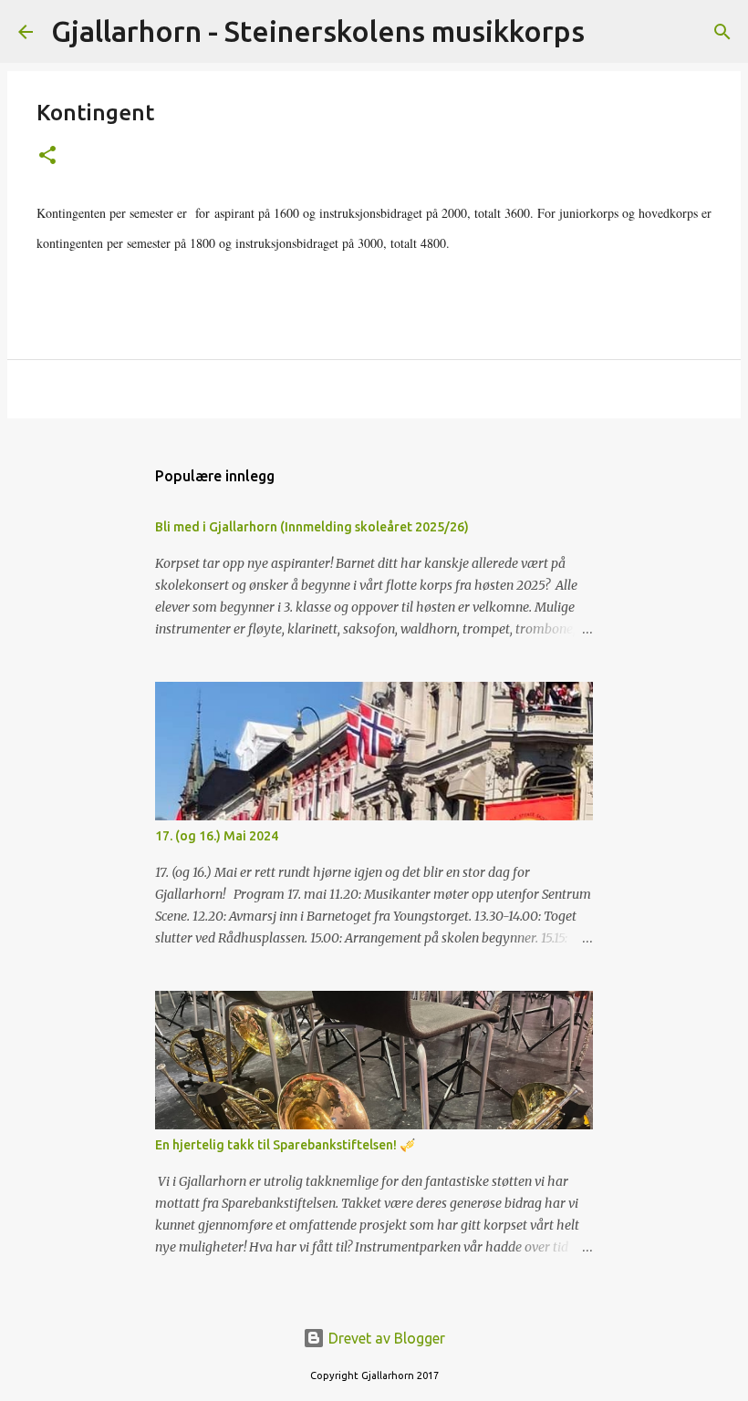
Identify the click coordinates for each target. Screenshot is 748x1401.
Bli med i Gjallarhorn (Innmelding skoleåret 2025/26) (312, 527)
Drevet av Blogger (385, 1338)
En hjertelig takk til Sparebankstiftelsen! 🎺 (285, 1145)
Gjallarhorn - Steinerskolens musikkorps (318, 31)
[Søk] (610, 32)
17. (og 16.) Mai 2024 (216, 836)
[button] (47, 156)
